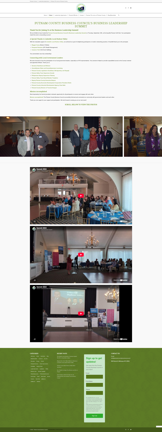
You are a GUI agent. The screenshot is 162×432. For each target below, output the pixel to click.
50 (68, 160)
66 (90, 160)
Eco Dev (46, 358)
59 (81, 160)
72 (98, 160)
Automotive (43, 356)
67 (91, 160)
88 (120, 160)
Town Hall (38, 378)
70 (95, 160)
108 (147, 160)
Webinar (38, 381)
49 (67, 160)
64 (87, 160)
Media (47, 368)
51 (70, 160)
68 (93, 160)
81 (110, 160)
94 (128, 160)
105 (143, 160)
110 (149, 160)
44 (60, 160)
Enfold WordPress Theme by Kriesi (55, 429)
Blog (48, 356)
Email (87, 373)
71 (97, 160)
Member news (34, 371)
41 (56, 160)
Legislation (42, 368)
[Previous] (3, 136)
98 (133, 160)
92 (125, 160)
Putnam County (33, 1)
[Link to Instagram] (125, 8)
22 (31, 160)
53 (72, 160)
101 (137, 160)
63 (86, 160)
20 (28, 160)
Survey (48, 376)
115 (156, 160)
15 (21, 160)
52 (71, 160)
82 (112, 160)
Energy (37, 361)
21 (29, 160)
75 (102, 160)
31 (43, 160)
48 (66, 160)
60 (82, 160)
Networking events (34, 373)
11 (16, 160)
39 (54, 160)
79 (108, 160)
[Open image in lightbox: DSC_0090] (121, 155)
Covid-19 (40, 358)
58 (79, 160)
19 (27, 160)
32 (44, 160)
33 (45, 160)
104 (141, 160)
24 (33, 160)
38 (52, 160)
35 (48, 160)
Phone (88, 389)
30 (41, 160)
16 (23, 160)
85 (116, 160)
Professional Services (44, 373)
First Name (89, 381)
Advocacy (33, 356)
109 (148, 160)
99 (135, 160)
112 (152, 160)
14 (20, 160)
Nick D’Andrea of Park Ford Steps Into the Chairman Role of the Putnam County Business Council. (66, 376)
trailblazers (43, 378)
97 (132, 160)
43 (59, 160)
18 (25, 160)
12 (17, 160)
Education (33, 361)
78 (106, 160)
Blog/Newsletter (34, 358)
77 (105, 160)
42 (58, 160)
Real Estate (33, 376)
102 (139, 160)
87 (118, 160)
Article (37, 356)
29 (40, 160)
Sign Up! (94, 415)
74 (101, 160)
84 (114, 160)
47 (64, 160)
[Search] (118, 15)
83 (113, 160)
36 (50, 160)
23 (32, 160)
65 (89, 160)
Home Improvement (44, 363)
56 (77, 160)
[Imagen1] (81, 8)
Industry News (40, 366)
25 (35, 160)
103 (140, 160)
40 (55, 160)
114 (155, 160)
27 (37, 160)
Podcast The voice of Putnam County (59, 1)
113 (153, 160)
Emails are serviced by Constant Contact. (93, 410)
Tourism (32, 378)
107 (145, 160)
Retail (38, 376)
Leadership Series (34, 368)
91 (124, 160)
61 (83, 160)
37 (51, 160)
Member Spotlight (41, 371)
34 (47, 160)
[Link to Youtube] (131, 8)
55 (75, 160)
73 (99, 160)
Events (42, 361)
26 (36, 160)
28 (39, 160)
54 (74, 160)
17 (24, 160)
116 (158, 160)
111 (151, 160)
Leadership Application (44, 1)
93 (126, 160)
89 (121, 160)
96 (131, 160)
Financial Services (34, 363)
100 (136, 160)
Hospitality (33, 366)
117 (159, 160)
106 (144, 160)
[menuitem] (34, 1)
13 (18, 160)
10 (14, 160)
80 (109, 160)
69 (94, 160)
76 (104, 160)
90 (122, 160)
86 (117, 160)
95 (129, 160)
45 (62, 160)
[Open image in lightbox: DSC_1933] (59, 155)
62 (85, 160)
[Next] (158, 136)
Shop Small (43, 376)
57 (78, 160)
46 (63, 160)
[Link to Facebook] (128, 8)
